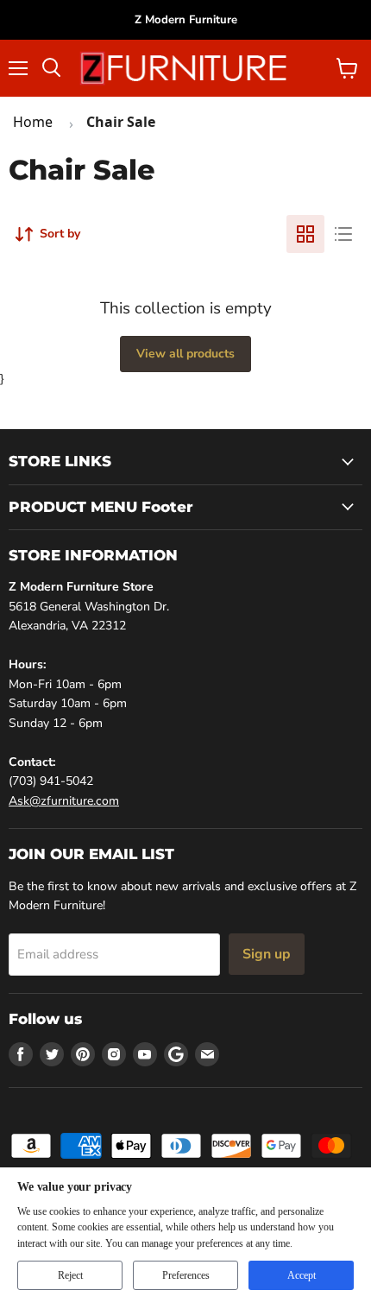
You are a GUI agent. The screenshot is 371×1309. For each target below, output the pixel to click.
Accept (301, 1275)
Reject (70, 1275)
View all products (185, 353)
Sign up (266, 954)
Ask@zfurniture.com (64, 801)
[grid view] (305, 234)
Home (33, 121)
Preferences (186, 1275)
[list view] (343, 234)
